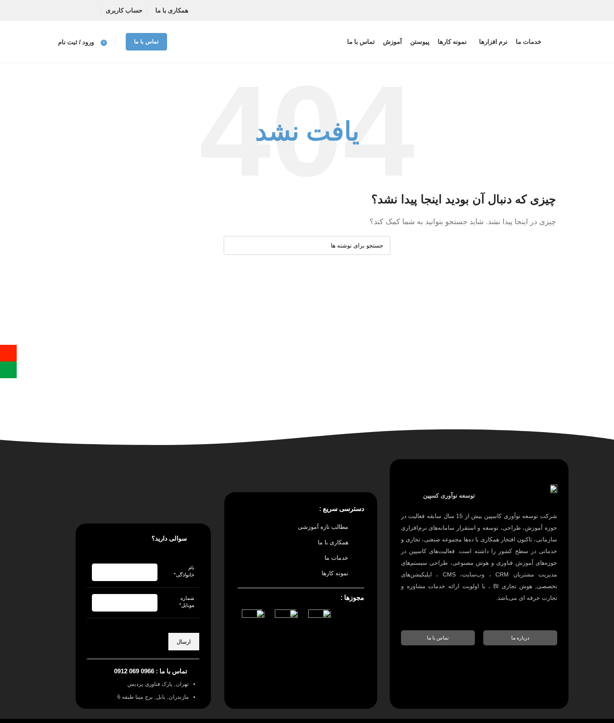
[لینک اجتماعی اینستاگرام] (82, 10)
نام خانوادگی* (184, 571)
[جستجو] (233, 245)
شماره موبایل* (186, 601)
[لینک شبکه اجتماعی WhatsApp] (66, 10)
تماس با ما (146, 41)
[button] (520, 637)
